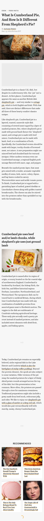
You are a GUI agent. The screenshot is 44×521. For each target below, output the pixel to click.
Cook (4, 10)
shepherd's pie (8, 102)
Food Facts (13, 10)
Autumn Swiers (10, 28)
